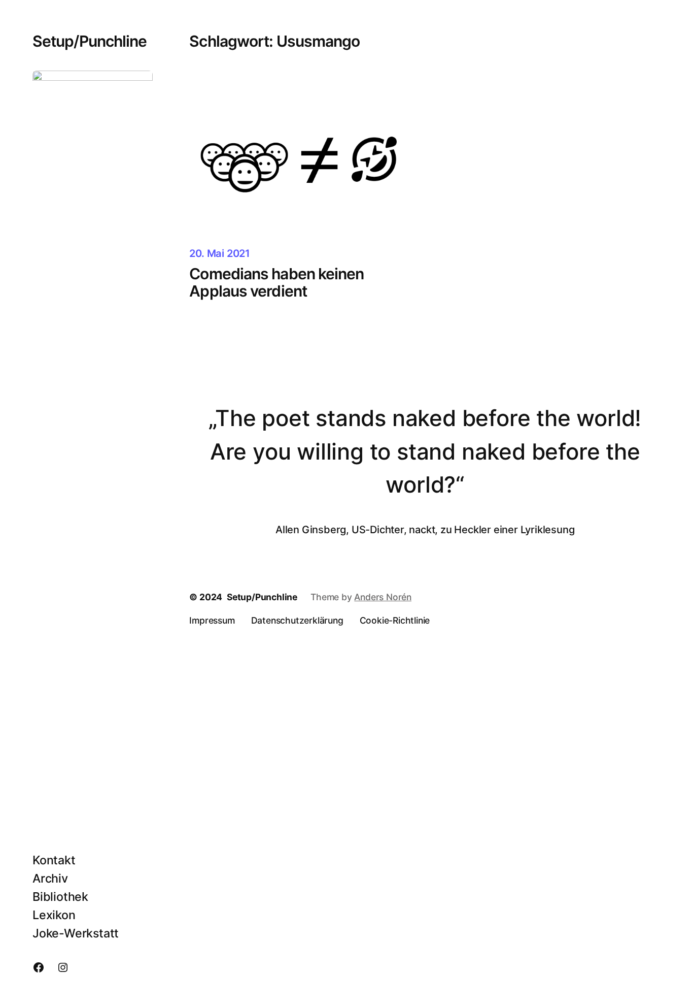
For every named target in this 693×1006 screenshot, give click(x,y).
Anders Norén (382, 597)
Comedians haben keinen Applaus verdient (276, 282)
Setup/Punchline (89, 41)
